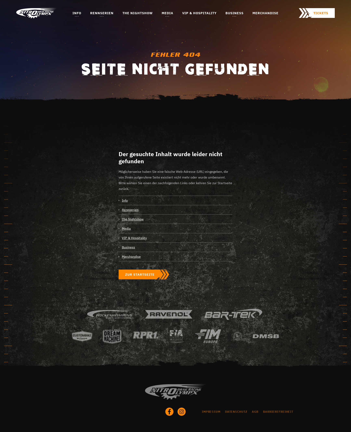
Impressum (211, 412)
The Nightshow (137, 13)
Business (234, 13)
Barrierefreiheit (278, 412)
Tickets (320, 13)
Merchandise (265, 13)
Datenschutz (236, 412)
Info (77, 13)
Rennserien (102, 13)
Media (167, 13)
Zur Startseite (140, 274)
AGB (255, 412)
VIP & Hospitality (199, 13)
